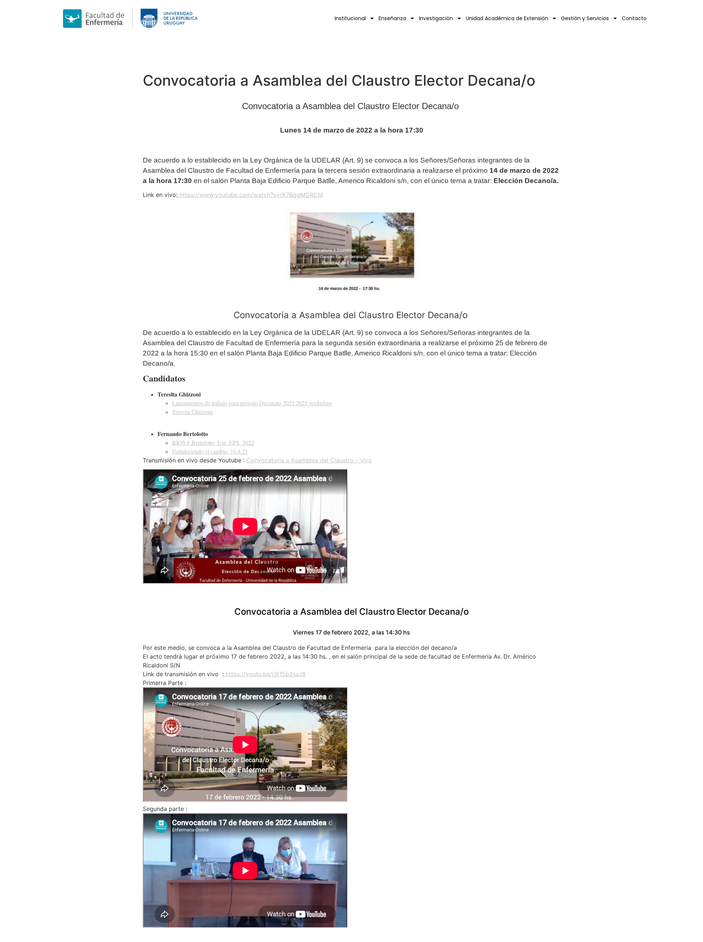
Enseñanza (392, 18)
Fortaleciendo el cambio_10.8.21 (210, 451)
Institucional (350, 18)
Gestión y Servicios (585, 18)
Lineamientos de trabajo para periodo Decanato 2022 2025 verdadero (252, 403)
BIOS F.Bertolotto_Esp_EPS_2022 (213, 442)
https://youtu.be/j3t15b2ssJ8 (265, 674)
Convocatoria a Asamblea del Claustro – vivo (309, 460)
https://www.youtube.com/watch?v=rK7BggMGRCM (250, 194)
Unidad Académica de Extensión (507, 18)
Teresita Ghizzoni (192, 412)
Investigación (436, 18)
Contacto (634, 18)
